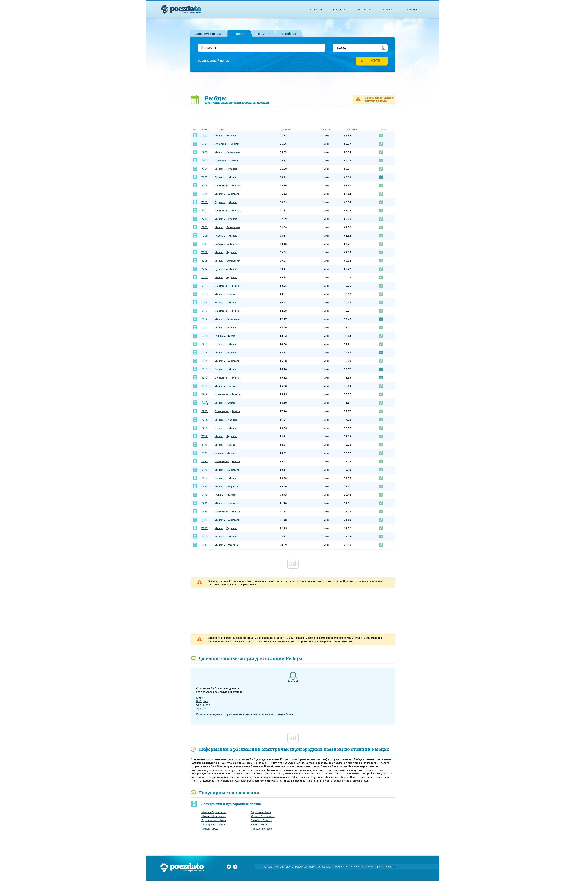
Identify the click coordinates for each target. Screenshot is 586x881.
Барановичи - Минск (213, 820)
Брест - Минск (259, 824)
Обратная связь (319, 866)
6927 (204, 495)
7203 (204, 202)
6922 (204, 469)
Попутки (263, 33)
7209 (204, 302)
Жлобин (231, 402)
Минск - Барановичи (213, 812)
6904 (204, 194)
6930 (204, 545)
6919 (204, 394)
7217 (204, 478)
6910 (204, 294)
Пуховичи (221, 144)
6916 (204, 386)
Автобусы (288, 33)
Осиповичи (233, 152)
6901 (204, 144)
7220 (204, 528)
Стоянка (326, 129)
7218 (204, 436)
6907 (204, 210)
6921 (204, 411)
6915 (204, 336)
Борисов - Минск (261, 812)
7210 (204, 277)
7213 (204, 369)
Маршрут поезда (208, 33)
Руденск (231, 135)
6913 (204, 311)
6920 (204, 444)
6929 (204, 511)
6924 (204, 486)
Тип (194, 129)
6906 (204, 227)
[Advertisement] (293, 83)
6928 (204, 520)
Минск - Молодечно (213, 816)
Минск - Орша (209, 828)
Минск (219, 135)
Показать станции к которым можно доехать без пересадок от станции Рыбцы (245, 714)
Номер (204, 129)
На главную (270, 866)
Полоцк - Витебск (261, 828)
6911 (204, 286)
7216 (204, 419)
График (382, 129)
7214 (204, 352)
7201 (204, 177)
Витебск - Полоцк (261, 820)
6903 (204, 160)
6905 (204, 185)
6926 (204, 503)
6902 (204, 152)
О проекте (389, 9)
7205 (204, 235)
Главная (316, 9)
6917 (204, 377)
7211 (204, 344)
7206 (204, 219)
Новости (339, 9)
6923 (204, 453)
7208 (204, 252)
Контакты (414, 9)
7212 (204, 327)
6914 (204, 361)
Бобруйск (221, 244)
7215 (204, 428)
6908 (204, 260)
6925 (204, 461)
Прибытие (285, 129)
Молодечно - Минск (213, 824)
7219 (204, 536)
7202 (204, 135)
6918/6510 (205, 403)
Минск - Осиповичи (263, 816)
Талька (230, 294)
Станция (238, 33)
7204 (204, 169)
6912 (204, 319)
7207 (204, 269)
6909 (204, 244)
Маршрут (219, 129)
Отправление (350, 129)
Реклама (301, 866)
